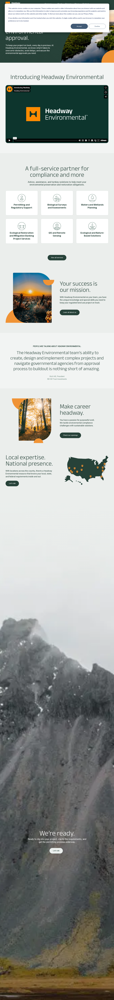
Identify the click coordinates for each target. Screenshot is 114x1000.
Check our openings (70, 435)
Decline (97, 26)
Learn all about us (69, 312)
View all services (57, 258)
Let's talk (12, 483)
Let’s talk (56, 851)
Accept (79, 26)
